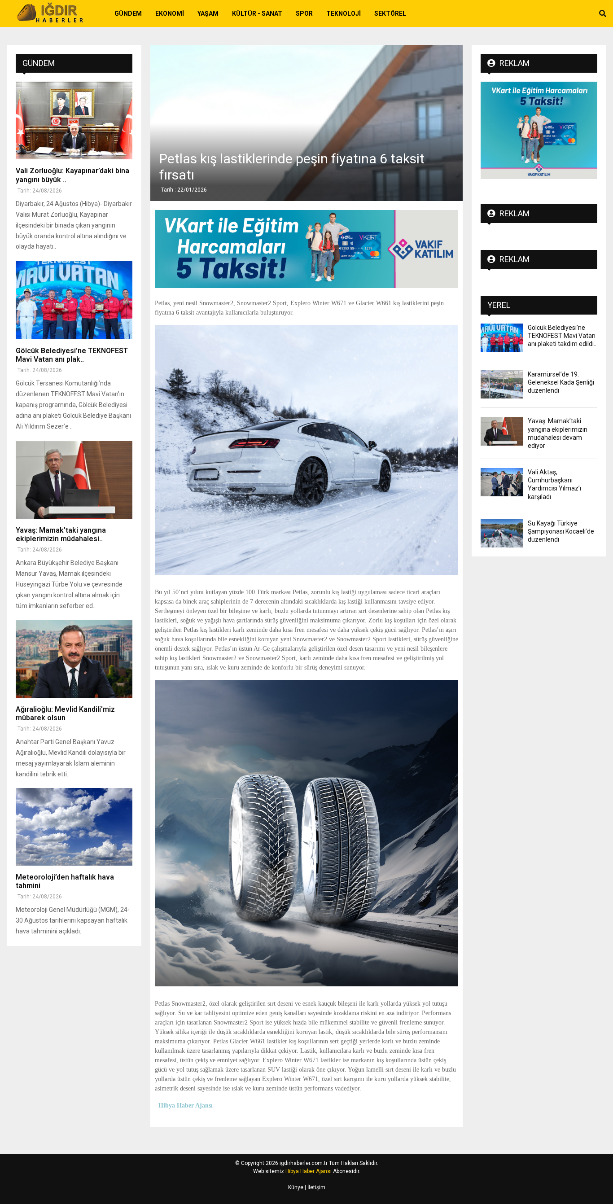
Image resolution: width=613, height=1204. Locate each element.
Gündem (128, 13)
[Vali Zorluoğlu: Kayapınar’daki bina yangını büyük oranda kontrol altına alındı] (74, 120)
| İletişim (314, 1187)
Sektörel (390, 13)
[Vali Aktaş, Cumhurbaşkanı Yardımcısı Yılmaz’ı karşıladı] (502, 482)
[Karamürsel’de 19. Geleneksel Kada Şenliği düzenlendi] (502, 384)
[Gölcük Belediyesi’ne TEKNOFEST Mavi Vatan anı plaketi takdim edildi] (74, 300)
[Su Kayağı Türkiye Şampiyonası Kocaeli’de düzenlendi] (502, 533)
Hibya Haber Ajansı (308, 1171)
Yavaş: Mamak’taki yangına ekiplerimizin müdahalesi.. (61, 534)
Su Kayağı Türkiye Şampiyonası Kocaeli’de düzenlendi (561, 531)
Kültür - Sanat (257, 13)
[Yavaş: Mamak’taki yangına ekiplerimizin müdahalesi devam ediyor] (74, 480)
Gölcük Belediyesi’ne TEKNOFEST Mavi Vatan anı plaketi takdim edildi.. (562, 335)
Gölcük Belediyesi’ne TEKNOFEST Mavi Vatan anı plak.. (72, 354)
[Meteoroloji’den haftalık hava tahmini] (74, 827)
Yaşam (208, 13)
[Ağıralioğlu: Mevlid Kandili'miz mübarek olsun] (74, 658)
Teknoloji (343, 13)
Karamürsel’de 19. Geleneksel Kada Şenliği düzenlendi (561, 382)
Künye (295, 1187)
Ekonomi (169, 13)
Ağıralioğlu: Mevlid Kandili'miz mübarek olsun (65, 713)
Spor (304, 13)
